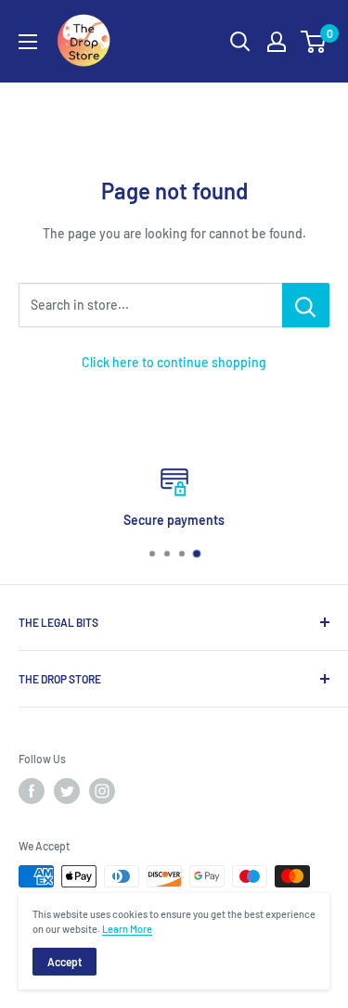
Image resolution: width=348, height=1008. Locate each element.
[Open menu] (28, 41)
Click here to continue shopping (174, 362)
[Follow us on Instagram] (102, 791)
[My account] (276, 42)
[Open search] (240, 42)
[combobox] (150, 305)
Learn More (127, 929)
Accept (64, 961)
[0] (314, 42)
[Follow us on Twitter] (67, 791)
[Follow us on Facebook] (32, 791)
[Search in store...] (305, 305)
